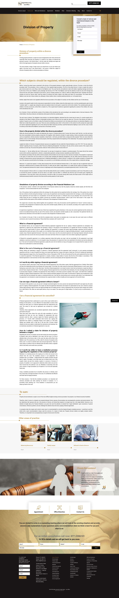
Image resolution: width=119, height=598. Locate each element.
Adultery (71, 564)
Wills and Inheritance (91, 557)
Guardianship (72, 573)
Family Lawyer (51, 445)
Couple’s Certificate (74, 562)
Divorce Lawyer (22, 11)
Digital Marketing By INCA (59, 590)
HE (100, 11)
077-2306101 (94, 3)
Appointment (38, 512)
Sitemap (88, 578)
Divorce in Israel (55, 568)
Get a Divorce (55, 569)
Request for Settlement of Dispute (92, 569)
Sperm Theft (72, 566)
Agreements (50, 11)
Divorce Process (55, 576)
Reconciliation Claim (74, 569)
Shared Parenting (55, 573)
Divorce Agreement (56, 578)
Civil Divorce (89, 572)
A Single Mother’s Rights (91, 571)
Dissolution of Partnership (92, 560)
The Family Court (55, 571)
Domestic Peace (55, 575)
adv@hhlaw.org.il (42, 560)
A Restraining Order (74, 571)
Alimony (71, 559)
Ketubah (71, 576)
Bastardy (54, 564)
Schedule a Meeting (71, 11)
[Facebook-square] (59, 593)
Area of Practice (55, 557)
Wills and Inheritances (40, 11)
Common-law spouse (56, 566)
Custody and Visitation (74, 568)
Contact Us (89, 11)
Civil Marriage (72, 557)
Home (21, 44)
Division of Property (90, 559)
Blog (79, 11)
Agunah (88, 562)
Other (63, 11)
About (83, 11)
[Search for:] (78, 4)
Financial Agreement (56, 562)
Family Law (30, 11)
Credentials (89, 576)
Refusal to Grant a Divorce (81, 445)
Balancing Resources (27, 445)
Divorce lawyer (55, 559)
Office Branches (59, 512)
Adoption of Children (74, 575)
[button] (22, 449)
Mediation (57, 11)
